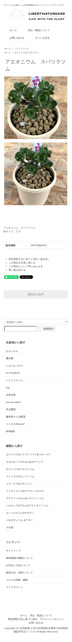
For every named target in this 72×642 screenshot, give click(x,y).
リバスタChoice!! (15, 424)
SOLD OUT (36, 294)
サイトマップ (13, 550)
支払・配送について (39, 30)
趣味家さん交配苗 (16, 416)
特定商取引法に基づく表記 (22, 619)
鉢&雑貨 (10, 431)
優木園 (9, 358)
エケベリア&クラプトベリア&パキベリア (28, 454)
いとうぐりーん (21, 48)
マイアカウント (14, 587)
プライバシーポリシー (52, 619)
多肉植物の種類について (19, 558)
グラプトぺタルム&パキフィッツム (25, 498)
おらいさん (12, 351)
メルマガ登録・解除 (17, 579)
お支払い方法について (18, 565)
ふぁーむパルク (14, 365)
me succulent (13, 402)
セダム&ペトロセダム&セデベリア (24, 461)
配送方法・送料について (19, 572)
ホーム (13, 30)
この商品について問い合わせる (26, 266)
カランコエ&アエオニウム (26, 52)
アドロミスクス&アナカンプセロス (25, 491)
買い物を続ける (17, 270)
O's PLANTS (13, 373)
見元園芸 (11, 409)
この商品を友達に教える (22, 262)
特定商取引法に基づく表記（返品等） (29, 259)
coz (8, 387)
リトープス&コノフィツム (20, 476)
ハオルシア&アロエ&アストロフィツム (27, 505)
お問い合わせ (16, 37)
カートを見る (42, 37)
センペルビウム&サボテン (20, 512)
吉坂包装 (11, 394)
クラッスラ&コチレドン (19, 483)
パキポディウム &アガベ (19, 520)
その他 (9, 527)
